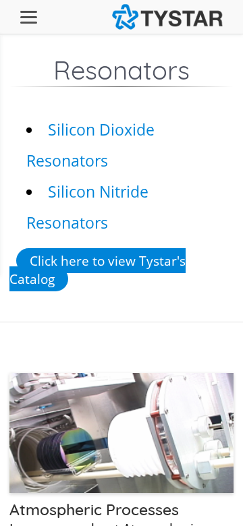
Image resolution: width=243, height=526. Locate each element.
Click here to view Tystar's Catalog (97, 270)
